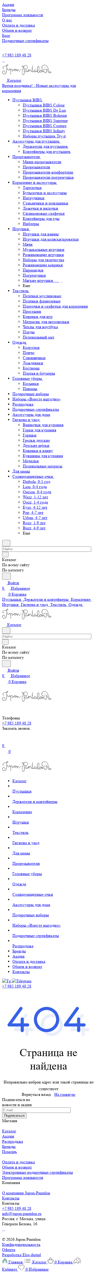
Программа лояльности (22, 1177)
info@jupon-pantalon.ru (21, 1213)
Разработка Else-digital (21, 1254)
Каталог (9, 1131)
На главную (64, 1094)
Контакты (10, 1198)
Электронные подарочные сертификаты (37, 1172)
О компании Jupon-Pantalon (26, 1192)
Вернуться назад (36, 1094)
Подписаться (14, 1115)
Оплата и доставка (18, 1162)
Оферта (8, 1249)
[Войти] (4, 740)
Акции (8, 1136)
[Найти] (6, 576)
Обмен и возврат (17, 1167)
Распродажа (12, 1141)
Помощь (9, 1151)
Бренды (9, 1146)
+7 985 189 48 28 (16, 55)
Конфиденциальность (21, 1244)
